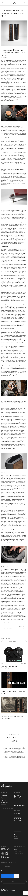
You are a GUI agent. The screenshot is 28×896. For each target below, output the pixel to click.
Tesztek (3, 663)
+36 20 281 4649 (4, 852)
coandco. (16, 815)
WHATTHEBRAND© (10, 892)
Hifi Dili (16, 822)
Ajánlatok (3, 800)
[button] (2, 3)
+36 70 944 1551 (4, 851)
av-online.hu (17, 813)
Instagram (21, 805)
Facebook (16, 805)
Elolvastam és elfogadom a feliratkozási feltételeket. (11, 870)
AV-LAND (16, 832)
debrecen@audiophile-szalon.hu (19, 853)
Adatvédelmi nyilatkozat (7, 808)
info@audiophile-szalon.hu (6, 857)
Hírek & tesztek (5, 802)
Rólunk (3, 797)
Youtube (25, 805)
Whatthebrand (17, 818)
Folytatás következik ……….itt (7, 622)
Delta (15, 836)
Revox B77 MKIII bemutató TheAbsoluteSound (9, 667)
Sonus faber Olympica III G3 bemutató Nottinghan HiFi (12, 717)
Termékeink (4, 795)
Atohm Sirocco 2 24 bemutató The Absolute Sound (13, 692)
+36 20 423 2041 (4, 853)
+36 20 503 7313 (17, 851)
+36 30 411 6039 (4, 854)
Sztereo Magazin (18, 820)
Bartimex (16, 834)
